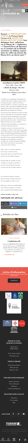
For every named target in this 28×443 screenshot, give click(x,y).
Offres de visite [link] (14, 367)
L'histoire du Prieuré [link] (14, 381)
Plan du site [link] (9, 431)
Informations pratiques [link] (14, 365)
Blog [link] (14, 402)
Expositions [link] (14, 398)
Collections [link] (14, 386)
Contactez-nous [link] (15, 356)
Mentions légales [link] (16, 431)
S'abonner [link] (14, 280)
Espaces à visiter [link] (14, 370)
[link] (19, 440)
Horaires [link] (8, 440)
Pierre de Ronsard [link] (14, 384)
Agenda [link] (14, 440)
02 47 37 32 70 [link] (16, 353)
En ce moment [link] (14, 400)
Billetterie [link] (3, 440)
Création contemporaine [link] (14, 388)
